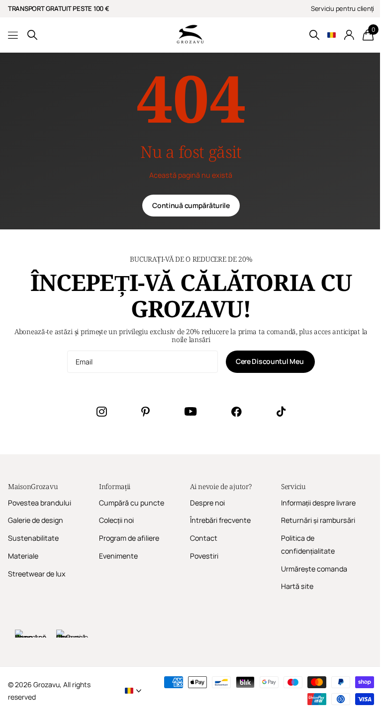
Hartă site (297, 586)
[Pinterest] (145, 412)
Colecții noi (116, 520)
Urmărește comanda (314, 568)
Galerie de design (35, 520)
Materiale (23, 556)
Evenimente (118, 556)
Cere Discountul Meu (270, 361)
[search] (32, 35)
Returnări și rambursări (318, 520)
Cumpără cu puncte (131, 502)
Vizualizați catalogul (13, 35)
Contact (203, 538)
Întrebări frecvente (220, 520)
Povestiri (204, 556)
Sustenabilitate (33, 538)
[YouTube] (190, 411)
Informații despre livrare (318, 502)
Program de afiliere (129, 538)
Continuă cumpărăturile (191, 205)
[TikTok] (281, 412)
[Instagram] (101, 412)
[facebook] (236, 412)
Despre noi (207, 502)
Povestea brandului (39, 502)
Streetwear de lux (37, 573)
